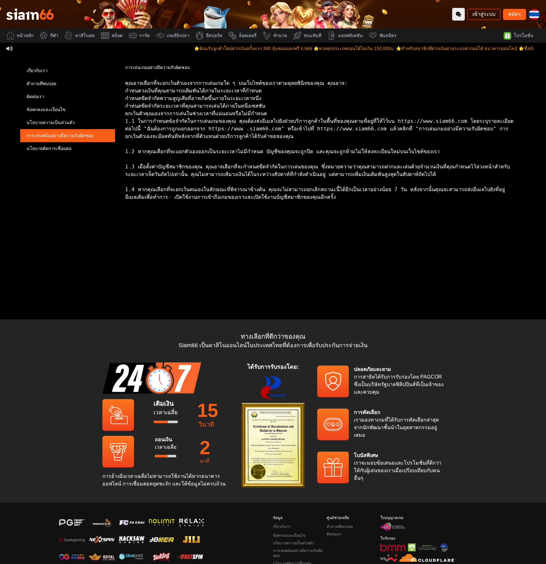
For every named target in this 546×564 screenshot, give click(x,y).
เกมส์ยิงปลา (178, 35)
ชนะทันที (312, 35)
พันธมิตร (388, 35)
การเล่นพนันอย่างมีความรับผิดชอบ (60, 135)
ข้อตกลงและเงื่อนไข (46, 109)
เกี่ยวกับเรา (37, 70)
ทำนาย (280, 35)
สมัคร (514, 14)
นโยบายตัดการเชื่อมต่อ (49, 148)
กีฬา (54, 35)
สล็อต (117, 35)
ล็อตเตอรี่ (248, 35)
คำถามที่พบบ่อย (41, 83)
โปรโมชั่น (523, 35)
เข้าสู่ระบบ (483, 14)
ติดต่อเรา (35, 96)
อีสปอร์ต (214, 35)
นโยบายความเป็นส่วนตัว (51, 122)
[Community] (458, 14)
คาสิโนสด (85, 35)
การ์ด (144, 35)
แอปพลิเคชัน (350, 35)
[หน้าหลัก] (30, 14)
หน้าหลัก (25, 35)
